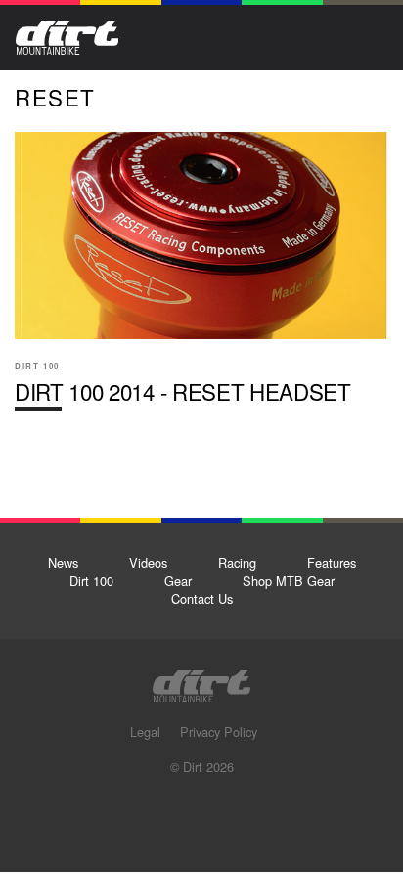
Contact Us (202, 598)
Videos (148, 562)
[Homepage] (201, 680)
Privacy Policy (218, 731)
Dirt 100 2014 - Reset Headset (201, 279)
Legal (145, 731)
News (63, 562)
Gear (178, 581)
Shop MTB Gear (289, 581)
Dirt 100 (91, 581)
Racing (237, 562)
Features (331, 562)
